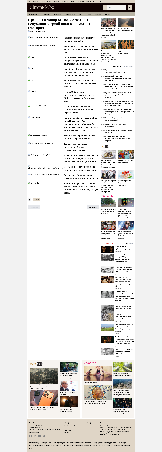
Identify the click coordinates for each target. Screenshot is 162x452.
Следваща (92, 207)
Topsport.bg (64, 1)
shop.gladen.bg (90, 1)
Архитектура (70, 14)
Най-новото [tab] (117, 66)
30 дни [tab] (131, 243)
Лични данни (68, 428)
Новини (66, 432)
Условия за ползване (70, 426)
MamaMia (42, 1)
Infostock (81, 1)
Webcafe (35, 1)
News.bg (49, 1)
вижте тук (112, 433)
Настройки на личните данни (109, 434)
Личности (57, 14)
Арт (80, 14)
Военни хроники (34, 14)
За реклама (67, 430)
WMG (29, 1)
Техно (89, 14)
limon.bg (99, 1)
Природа (98, 14)
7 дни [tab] (126, 243)
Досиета (47, 14)
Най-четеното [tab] (128, 66)
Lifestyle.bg (73, 1)
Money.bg (56, 1)
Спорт (107, 14)
